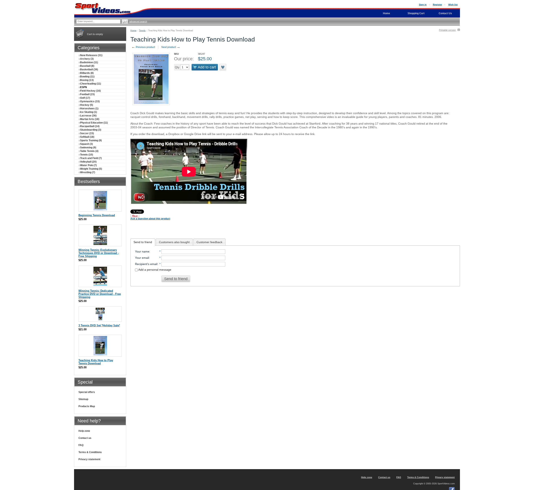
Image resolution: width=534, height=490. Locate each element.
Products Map (86, 406)
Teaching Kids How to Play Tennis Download (95, 362)
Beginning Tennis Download (96, 215)
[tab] (142, 242)
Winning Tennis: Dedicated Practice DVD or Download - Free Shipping (99, 294)
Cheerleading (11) (90, 83)
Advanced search (138, 21)
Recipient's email (146, 264)
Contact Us (445, 13)
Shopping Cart (416, 13)
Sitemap (83, 399)
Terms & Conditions (90, 452)
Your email (142, 257)
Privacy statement (89, 459)
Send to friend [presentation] (143, 242)
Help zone (84, 430)
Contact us (84, 438)
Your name (142, 251)
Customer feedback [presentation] (209, 242)
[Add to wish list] (223, 67)
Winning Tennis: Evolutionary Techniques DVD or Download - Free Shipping (98, 253)
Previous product (143, 47)
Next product (170, 47)
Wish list (453, 4)
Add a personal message (154, 269)
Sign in (423, 4)
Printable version (447, 30)
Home (133, 30)
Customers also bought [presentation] (174, 242)
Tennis (142, 30)
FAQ (80, 445)
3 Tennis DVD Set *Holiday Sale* (99, 325)
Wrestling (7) (87, 172)
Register (437, 4)
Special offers (86, 392)
